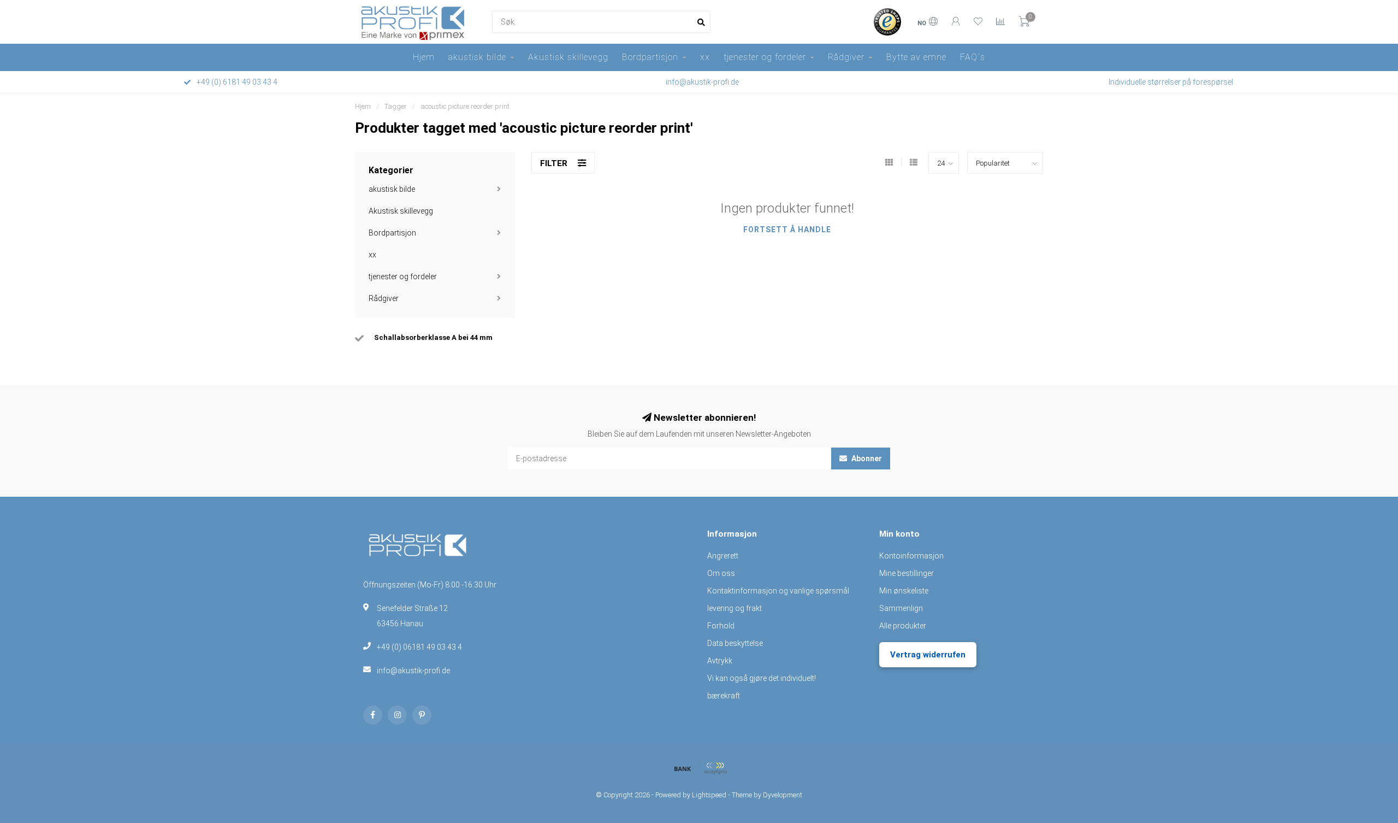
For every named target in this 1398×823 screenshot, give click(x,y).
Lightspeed (709, 795)
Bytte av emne (916, 57)
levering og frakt (734, 608)
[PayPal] (715, 768)
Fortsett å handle (787, 229)
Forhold (720, 625)
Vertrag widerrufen (927, 655)
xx (705, 57)
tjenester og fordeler (765, 57)
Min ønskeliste (903, 590)
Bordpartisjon (650, 57)
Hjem (424, 57)
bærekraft (723, 695)
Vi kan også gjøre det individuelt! (761, 678)
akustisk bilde (477, 57)
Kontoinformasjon (911, 555)
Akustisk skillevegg (568, 57)
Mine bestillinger (906, 573)
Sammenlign (901, 608)
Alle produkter (902, 625)
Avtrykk (719, 660)
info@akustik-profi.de (413, 670)
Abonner (866, 458)
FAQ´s (972, 57)
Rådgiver (846, 57)
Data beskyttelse (735, 643)
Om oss (721, 573)
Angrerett (722, 555)
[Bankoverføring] (682, 768)
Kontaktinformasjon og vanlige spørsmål (778, 590)
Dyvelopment (782, 795)
